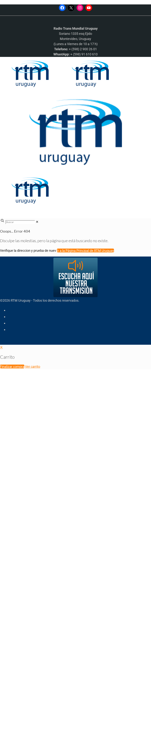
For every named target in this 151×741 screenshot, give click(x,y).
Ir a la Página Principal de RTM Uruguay (85, 250)
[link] (37, 222)
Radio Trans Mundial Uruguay (45, 682)
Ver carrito (32, 366)
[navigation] (75, 357)
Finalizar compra (12, 366)
